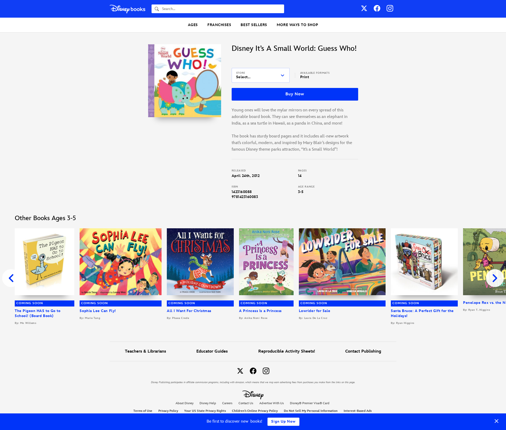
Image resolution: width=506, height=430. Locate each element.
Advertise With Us (271, 403)
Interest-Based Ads (358, 411)
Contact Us (246, 403)
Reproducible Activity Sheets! (286, 351)
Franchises (219, 25)
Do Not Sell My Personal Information (311, 411)
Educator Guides (212, 351)
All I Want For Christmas (189, 311)
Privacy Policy (168, 411)
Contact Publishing (363, 351)
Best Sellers (254, 25)
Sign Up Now (283, 421)
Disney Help (208, 403)
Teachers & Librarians (145, 351)
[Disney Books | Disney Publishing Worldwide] (127, 8)
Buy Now (294, 94)
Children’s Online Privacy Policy (255, 411)
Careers (227, 403)
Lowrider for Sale (314, 311)
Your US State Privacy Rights (205, 411)
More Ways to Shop (297, 25)
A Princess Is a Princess (260, 311)
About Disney (184, 403)
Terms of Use (142, 411)
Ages (193, 25)
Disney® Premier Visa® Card (309, 403)
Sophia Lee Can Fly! (98, 311)
